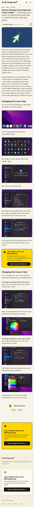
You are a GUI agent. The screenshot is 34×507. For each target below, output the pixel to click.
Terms (21, 504)
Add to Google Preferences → (19, 264)
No (21, 410)
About (3, 504)
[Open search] (30, 2)
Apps (3, 7)
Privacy (16, 504)
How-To (13, 7)
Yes (15, 410)
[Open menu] (26, 2)
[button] (17, 119)
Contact (9, 504)
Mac (7, 7)
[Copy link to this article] (30, 24)
